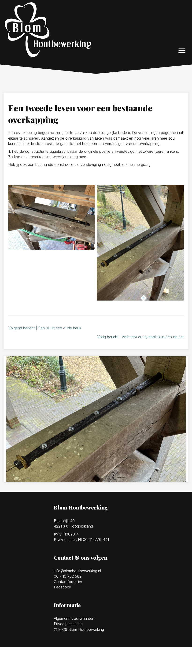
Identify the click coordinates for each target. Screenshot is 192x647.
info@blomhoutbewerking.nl (77, 571)
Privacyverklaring (68, 623)
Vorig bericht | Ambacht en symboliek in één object (140, 337)
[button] (181, 51)
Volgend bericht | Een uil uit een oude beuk (44, 328)
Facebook (62, 587)
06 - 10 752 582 (67, 576)
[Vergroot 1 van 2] (89, 191)
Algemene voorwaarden (74, 618)
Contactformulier (68, 581)
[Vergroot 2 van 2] (177, 191)
